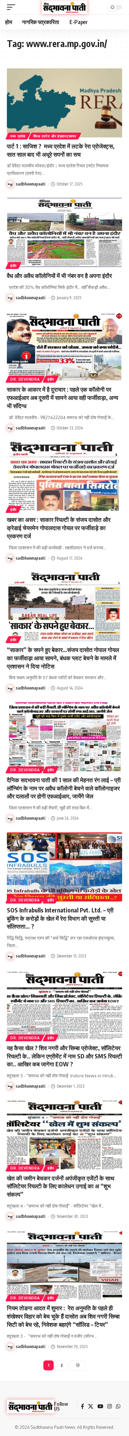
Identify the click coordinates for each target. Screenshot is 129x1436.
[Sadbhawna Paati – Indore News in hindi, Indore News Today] (30, 1406)
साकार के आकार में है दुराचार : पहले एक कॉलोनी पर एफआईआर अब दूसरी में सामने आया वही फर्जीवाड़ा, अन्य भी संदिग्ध (62, 397)
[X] (90, 1406)
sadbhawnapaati (30, 184)
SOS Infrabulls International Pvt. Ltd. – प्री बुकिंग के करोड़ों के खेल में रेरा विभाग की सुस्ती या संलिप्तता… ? (60, 918)
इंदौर (13, 265)
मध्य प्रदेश (17, 136)
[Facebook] (82, 1406)
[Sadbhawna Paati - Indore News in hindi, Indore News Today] (65, 7)
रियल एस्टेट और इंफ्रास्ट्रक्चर (54, 136)
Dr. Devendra (25, 379)
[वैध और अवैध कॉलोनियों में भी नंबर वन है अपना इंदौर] (64, 232)
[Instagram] (110, 1406)
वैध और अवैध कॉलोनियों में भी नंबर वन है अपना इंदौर (59, 275)
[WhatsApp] (118, 1406)
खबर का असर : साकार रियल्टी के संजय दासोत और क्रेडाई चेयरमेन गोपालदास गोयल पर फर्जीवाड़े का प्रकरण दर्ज (58, 528)
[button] (13, 7)
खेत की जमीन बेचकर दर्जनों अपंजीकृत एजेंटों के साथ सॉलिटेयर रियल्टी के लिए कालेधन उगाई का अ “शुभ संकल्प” (60, 1186)
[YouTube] (100, 1406)
